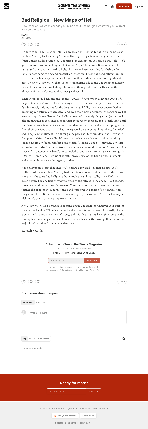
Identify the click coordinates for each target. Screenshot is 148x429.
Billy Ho (25, 35)
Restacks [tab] (40, 302)
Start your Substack (66, 415)
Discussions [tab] (43, 338)
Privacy (79, 408)
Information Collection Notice (73, 270)
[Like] (24, 44)
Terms (87, 408)
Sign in (139, 6)
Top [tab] (24, 338)
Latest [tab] (32, 338)
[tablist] (33, 302)
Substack (59, 422)
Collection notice (100, 408)
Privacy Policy (96, 270)
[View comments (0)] (31, 44)
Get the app (88, 415)
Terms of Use (88, 267)
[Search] (106, 6)
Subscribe (124, 6)
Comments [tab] (28, 302)
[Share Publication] (112, 6)
